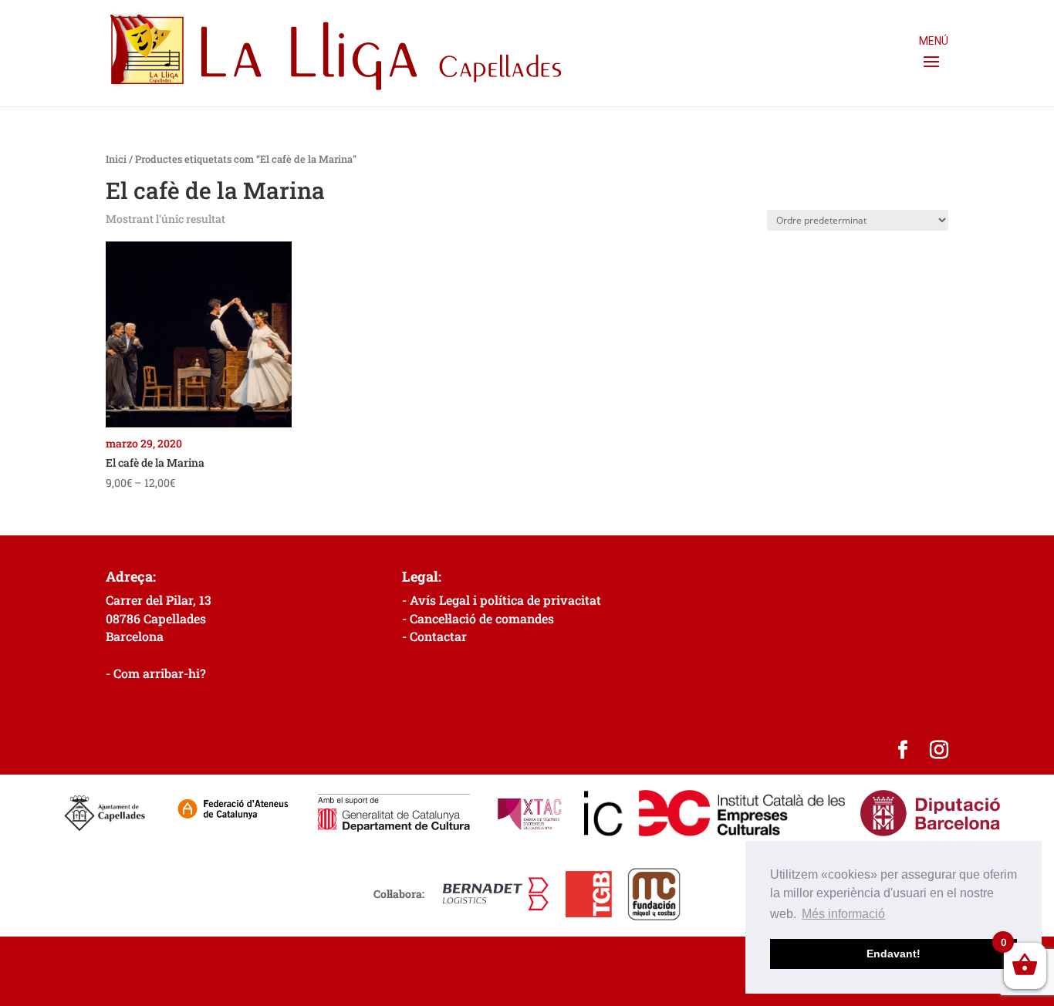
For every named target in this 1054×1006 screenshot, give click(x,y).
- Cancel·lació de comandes (478, 618)
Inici (116, 159)
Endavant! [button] (894, 953)
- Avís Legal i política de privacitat (501, 600)
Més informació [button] (843, 913)
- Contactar (434, 636)
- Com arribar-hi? (156, 673)
